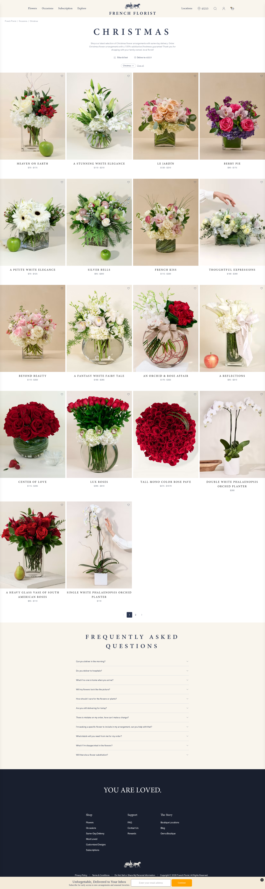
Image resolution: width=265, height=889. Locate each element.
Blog (163, 828)
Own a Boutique (168, 833)
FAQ (130, 822)
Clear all (140, 65)
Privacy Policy (81, 875)
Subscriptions (92, 850)
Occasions (23, 21)
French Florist (10, 21)
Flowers (90, 822)
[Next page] (141, 615)
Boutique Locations (170, 822)
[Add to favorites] (62, 76)
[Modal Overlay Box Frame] (132, 883)
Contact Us (133, 828)
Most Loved (91, 839)
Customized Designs (96, 844)
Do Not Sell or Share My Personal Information (135, 875)
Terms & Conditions (100, 875)
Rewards (132, 833)
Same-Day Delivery (95, 833)
